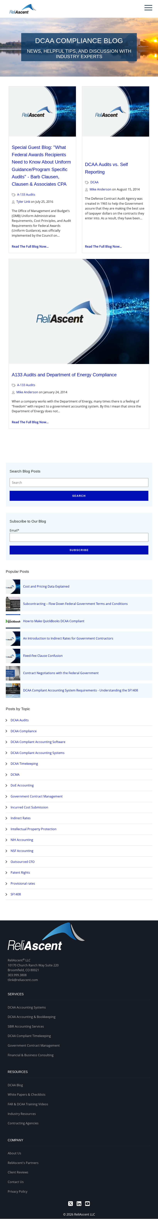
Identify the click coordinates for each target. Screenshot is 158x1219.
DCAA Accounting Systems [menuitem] (27, 1007)
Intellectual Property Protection (33, 829)
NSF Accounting (22, 851)
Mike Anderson (100, 189)
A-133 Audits (26, 194)
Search (79, 495)
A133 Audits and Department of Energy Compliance (64, 374)
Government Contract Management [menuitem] (34, 1045)
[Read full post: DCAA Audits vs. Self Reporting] (115, 120)
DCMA (15, 774)
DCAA (94, 182)
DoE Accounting (22, 785)
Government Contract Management (37, 796)
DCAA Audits (20, 720)
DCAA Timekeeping (24, 763)
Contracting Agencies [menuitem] (23, 1123)
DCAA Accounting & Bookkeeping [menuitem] (31, 1017)
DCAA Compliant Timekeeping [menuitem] (29, 1036)
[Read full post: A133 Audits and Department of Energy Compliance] (79, 311)
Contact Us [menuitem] (16, 1182)
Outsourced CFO (22, 862)
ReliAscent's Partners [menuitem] (23, 1163)
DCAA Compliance (24, 731)
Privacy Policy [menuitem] (17, 1191)
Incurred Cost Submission (29, 807)
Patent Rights (20, 872)
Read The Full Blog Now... (30, 246)
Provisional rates (23, 883)
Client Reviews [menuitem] (18, 1172)
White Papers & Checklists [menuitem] (26, 1094)
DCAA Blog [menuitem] (15, 1085)
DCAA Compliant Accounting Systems (38, 753)
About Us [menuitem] (14, 1153)
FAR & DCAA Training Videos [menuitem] (28, 1104)
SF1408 (16, 894)
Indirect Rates (21, 818)
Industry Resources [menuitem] (22, 1114)
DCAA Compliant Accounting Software (38, 742)
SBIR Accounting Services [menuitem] (26, 1026)
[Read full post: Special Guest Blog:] (42, 111)
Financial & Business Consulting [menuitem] (31, 1055)
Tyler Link (23, 202)
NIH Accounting (22, 840)
